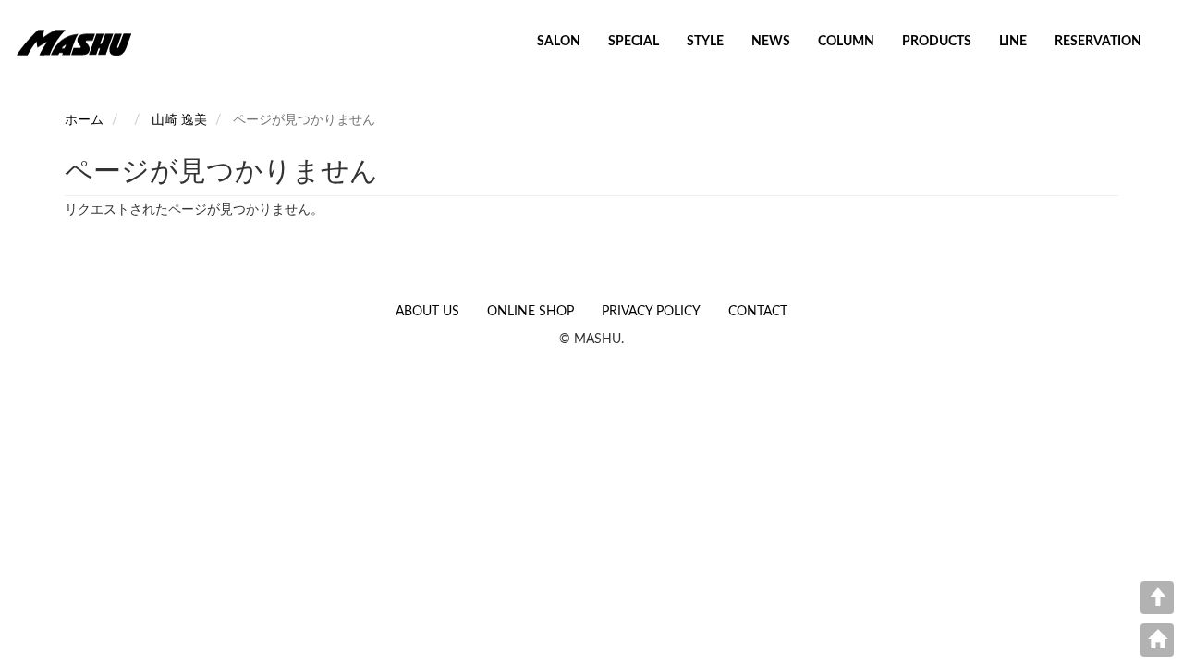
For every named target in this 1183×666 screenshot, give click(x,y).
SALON (558, 41)
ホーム (84, 120)
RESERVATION (1098, 41)
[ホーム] (81, 41)
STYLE (705, 41)
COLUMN (846, 41)
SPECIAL (633, 41)
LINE (1013, 41)
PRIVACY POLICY (651, 311)
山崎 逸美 (179, 120)
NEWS (770, 41)
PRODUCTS (936, 41)
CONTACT (757, 311)
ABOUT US (427, 311)
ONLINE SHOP (530, 311)
